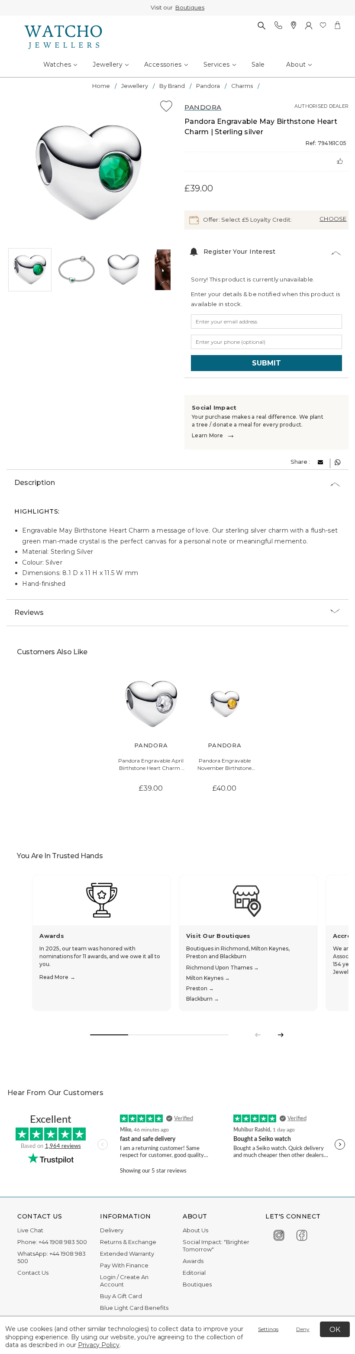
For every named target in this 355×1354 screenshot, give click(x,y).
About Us (195, 1230)
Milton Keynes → (208, 978)
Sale (258, 64)
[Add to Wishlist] (166, 107)
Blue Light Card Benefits (134, 1307)
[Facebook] (302, 1234)
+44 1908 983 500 (63, 1241)
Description (34, 482)
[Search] (261, 25)
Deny (303, 1329)
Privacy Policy (98, 1345)
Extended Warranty (127, 1253)
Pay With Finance (124, 1265)
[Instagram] (279, 1234)
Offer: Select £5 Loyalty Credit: (247, 219)
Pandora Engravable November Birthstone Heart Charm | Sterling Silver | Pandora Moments (225, 764)
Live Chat (30, 1230)
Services (216, 64)
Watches (57, 64)
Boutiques (189, 7)
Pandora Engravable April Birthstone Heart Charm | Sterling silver (151, 764)
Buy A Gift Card (121, 1296)
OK (334, 1329)
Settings (268, 1329)
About (296, 64)
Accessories (162, 64)
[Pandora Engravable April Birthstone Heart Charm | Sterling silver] (151, 704)
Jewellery (108, 64)
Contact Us (32, 1272)
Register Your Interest (239, 251)
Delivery (111, 1230)
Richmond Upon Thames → (222, 967)
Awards (193, 1260)
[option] (88, 173)
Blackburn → (202, 998)
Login (108, 1276)
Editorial (194, 1272)
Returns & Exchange (128, 1241)
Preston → (200, 988)
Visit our (177, 7)
